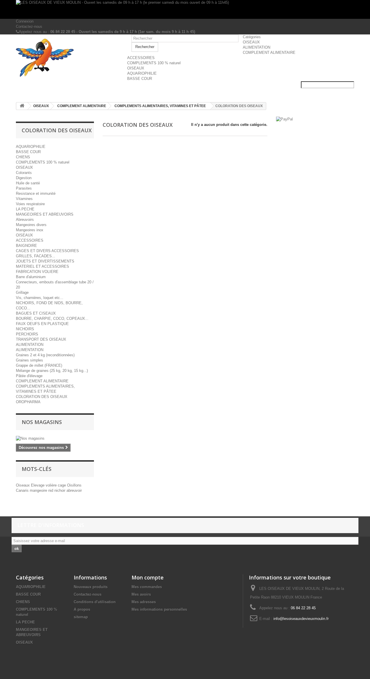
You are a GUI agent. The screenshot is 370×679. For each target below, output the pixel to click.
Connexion (25, 21)
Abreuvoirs (25, 219)
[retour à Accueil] (21, 106)
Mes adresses (144, 602)
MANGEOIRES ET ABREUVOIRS (44, 214)
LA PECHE (25, 209)
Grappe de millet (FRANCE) (39, 365)
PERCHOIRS (27, 334)
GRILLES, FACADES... (35, 256)
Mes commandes (147, 587)
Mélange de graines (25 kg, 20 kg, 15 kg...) (52, 370)
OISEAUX (251, 42)
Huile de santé (28, 183)
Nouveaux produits (91, 587)
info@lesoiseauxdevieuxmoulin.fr (301, 618)
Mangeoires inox (29, 230)
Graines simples (29, 360)
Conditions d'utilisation (95, 602)
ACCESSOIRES (141, 58)
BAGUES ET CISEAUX (36, 313)
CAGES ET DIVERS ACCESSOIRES (47, 251)
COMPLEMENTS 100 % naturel (154, 63)
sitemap (81, 617)
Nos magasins (42, 422)
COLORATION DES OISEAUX (41, 396)
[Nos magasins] (55, 438)
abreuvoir (74, 490)
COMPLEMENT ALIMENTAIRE (269, 52)
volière (52, 485)
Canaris (23, 490)
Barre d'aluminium (31, 277)
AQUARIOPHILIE (142, 73)
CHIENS (23, 157)
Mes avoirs (141, 594)
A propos (82, 609)
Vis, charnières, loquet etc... (39, 298)
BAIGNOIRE (26, 245)
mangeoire (39, 490)
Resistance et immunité (36, 193)
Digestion (24, 178)
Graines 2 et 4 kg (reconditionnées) (45, 355)
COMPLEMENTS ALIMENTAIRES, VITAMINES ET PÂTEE (160, 106)
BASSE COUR (139, 78)
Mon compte (148, 577)
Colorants (24, 172)
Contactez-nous (29, 26)
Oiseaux (23, 485)
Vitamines (24, 199)
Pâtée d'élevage (29, 376)
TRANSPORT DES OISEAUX (41, 339)
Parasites (24, 188)
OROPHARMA (28, 402)
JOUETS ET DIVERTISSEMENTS (45, 261)
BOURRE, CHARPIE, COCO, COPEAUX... (52, 318)
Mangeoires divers (31, 225)
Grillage (22, 292)
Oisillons (74, 485)
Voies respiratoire (30, 204)
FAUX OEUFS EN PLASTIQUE (42, 324)
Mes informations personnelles (159, 609)
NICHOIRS (25, 329)
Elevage (38, 485)
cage (62, 485)
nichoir (60, 490)
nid (51, 490)
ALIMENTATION (256, 47)
